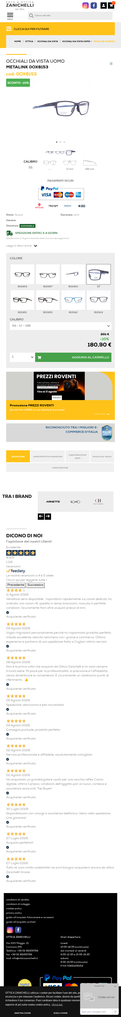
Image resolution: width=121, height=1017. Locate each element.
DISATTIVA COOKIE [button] (22, 1013)
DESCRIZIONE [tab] (18, 457)
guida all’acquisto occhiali (20, 922)
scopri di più (99, 414)
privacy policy (14, 913)
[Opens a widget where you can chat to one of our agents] (99, 999)
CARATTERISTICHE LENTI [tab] (77, 456)
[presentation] (41, 516)
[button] (57, 142)
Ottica (29, 42)
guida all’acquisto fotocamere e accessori (30, 917)
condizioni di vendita (17, 900)
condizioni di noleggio (18, 904)
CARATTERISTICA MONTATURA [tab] (47, 457)
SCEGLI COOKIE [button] (60, 1013)
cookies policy (14, 909)
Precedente (15, 585)
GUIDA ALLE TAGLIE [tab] (102, 457)
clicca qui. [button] (57, 1004)
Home (17, 42)
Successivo (35, 585)
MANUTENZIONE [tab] (60, 468)
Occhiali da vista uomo (76, 42)
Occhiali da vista (47, 42)
